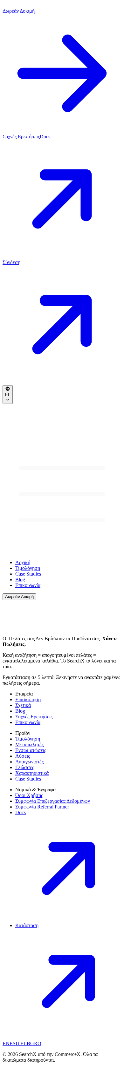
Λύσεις (22, 756)
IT (18, 1043)
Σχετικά (23, 705)
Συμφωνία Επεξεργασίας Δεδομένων (52, 801)
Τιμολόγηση (27, 568)
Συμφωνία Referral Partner (42, 806)
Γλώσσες (24, 767)
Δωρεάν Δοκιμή (19, 596)
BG (30, 1043)
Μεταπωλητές (29, 744)
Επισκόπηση (28, 699)
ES (13, 1043)
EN (6, 1043)
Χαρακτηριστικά (32, 773)
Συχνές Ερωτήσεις (21, 136)
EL (7, 394)
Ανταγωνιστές (29, 761)
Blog (20, 579)
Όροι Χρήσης (29, 795)
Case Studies (28, 574)
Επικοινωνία (27, 585)
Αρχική (22, 562)
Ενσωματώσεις (30, 750)
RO (37, 1043)
